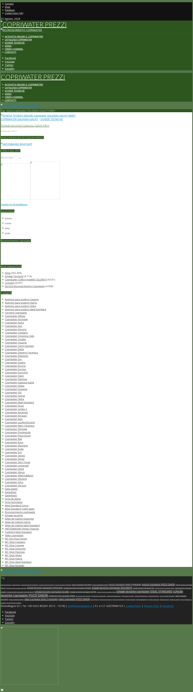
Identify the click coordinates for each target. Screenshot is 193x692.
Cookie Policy (133, 606)
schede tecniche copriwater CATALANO (45, 588)
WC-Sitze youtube (164, 599)
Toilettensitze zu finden (127, 596)
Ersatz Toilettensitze (6, 585)
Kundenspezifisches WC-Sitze (46, 585)
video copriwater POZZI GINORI (74, 599)
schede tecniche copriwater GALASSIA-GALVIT (20, 592)
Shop (7, 6)
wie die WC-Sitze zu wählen (14, 603)
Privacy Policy (151, 606)
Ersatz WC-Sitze (16, 585)
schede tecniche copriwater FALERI (164, 588)
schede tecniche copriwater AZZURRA (16, 588)
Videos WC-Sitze (95, 599)
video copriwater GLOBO (16, 600)
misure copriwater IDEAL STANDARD (124, 584)
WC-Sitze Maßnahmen (142, 599)
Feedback (10, 10)
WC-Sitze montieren (153, 599)
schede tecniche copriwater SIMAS (62, 596)
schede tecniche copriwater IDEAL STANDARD (145, 591)
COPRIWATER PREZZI (33, 77)
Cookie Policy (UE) (14, 13)
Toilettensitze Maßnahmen (114, 596)
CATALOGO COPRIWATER (18, 39)
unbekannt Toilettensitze (141, 596)
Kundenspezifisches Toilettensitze (29, 585)
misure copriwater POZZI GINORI (158, 584)
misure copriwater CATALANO (63, 585)
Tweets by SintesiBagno (14, 204)
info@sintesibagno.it (80, 606)
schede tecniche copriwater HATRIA (83, 592)
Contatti (9, 3)
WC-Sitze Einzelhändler (118, 599)
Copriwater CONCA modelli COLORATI (26, 279)
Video (8, 45)
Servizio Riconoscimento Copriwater (25, 286)
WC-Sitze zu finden (175, 599)
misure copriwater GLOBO (100, 585)
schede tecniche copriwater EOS (143, 588)
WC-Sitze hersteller (130, 599)
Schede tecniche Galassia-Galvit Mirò (25, 125)
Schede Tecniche (15, 42)
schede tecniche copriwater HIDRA (106, 592)
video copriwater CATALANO (167, 596)
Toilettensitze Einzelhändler (98, 596)
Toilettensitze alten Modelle (83, 596)
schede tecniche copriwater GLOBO (52, 591)
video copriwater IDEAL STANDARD (41, 599)
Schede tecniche (52, 119)
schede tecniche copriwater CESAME (77, 588)
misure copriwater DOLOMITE (82, 585)
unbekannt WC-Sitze (153, 596)
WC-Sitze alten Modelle (106, 599)
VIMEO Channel (14, 49)
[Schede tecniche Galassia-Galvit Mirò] (38, 115)
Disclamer (168, 606)
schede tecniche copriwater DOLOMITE (112, 587)
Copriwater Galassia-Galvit (19, 119)
